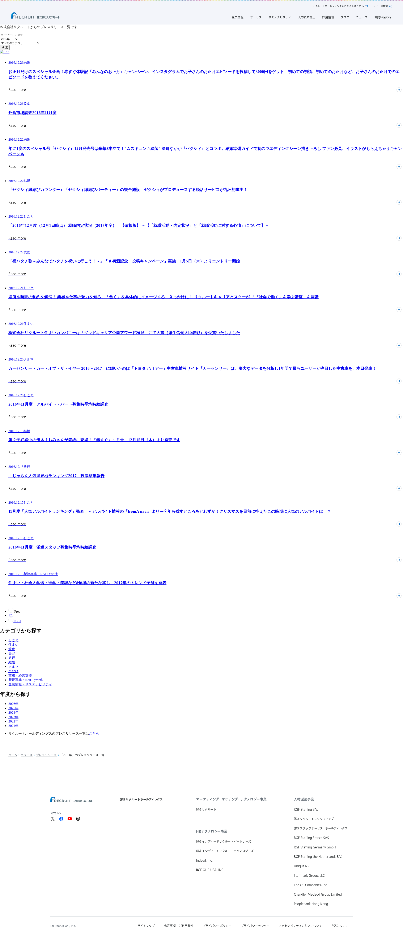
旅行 (11, 658)
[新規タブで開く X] (52, 818)
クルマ (13, 666)
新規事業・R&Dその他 (25, 680)
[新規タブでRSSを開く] (4, 52)
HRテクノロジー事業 (211, 831)
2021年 (13, 726)
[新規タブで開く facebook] (61, 818)
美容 (11, 653)
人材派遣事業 (304, 799)
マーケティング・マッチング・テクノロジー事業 (231, 799)
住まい (13, 644)
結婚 (11, 662)
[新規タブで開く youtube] (69, 818)
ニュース (27, 755)
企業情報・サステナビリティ (30, 684)
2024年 (13, 712)
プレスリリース (46, 755)
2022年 (13, 721)
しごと (13, 640)
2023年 (13, 717)
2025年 (13, 708)
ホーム (12, 755)
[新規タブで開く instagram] (78, 818)
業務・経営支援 (20, 675)
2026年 (13, 703)
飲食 (11, 649)
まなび (13, 671)
